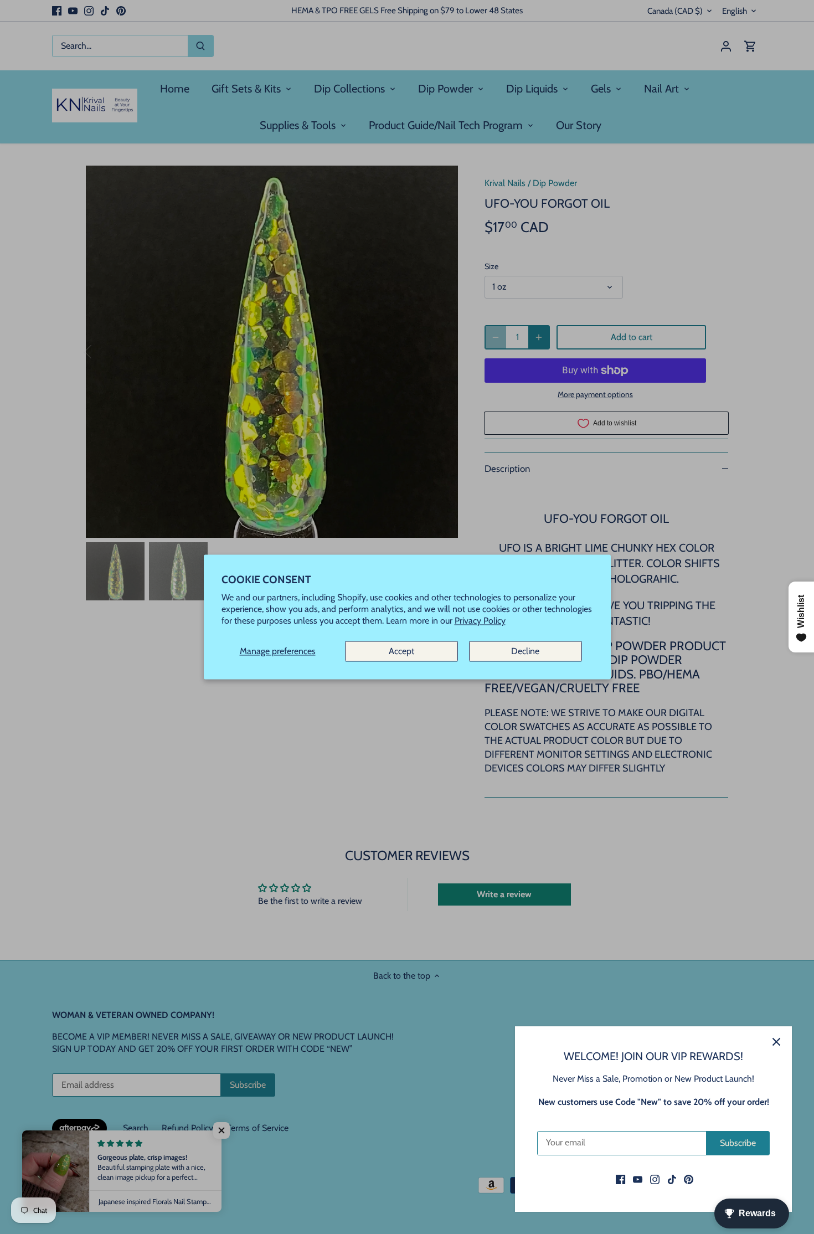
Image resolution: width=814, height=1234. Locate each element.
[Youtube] (637, 1179)
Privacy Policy (480, 621)
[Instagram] (655, 1179)
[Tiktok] (672, 1179)
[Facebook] (620, 1179)
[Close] (776, 1042)
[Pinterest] (688, 1179)
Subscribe (738, 1143)
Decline (525, 651)
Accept (401, 651)
